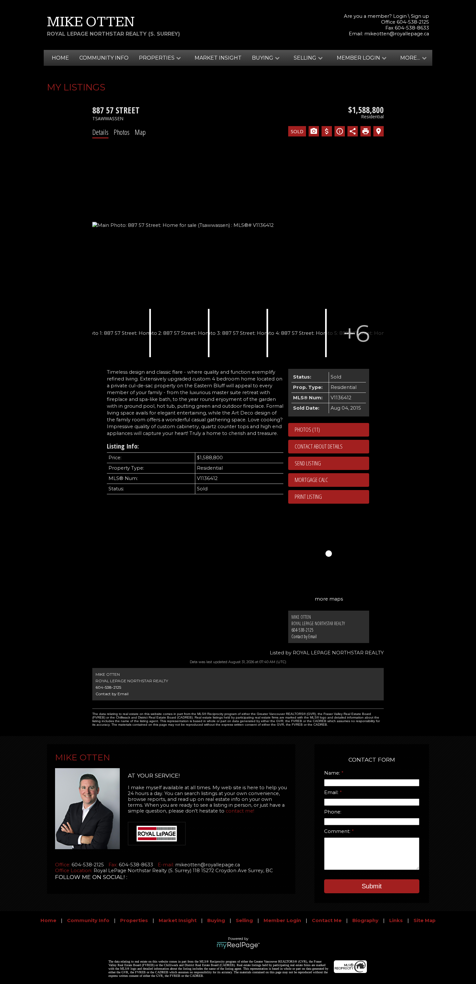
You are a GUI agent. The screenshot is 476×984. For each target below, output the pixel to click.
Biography (365, 920)
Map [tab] (140, 132)
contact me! (240, 811)
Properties (134, 920)
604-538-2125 (302, 630)
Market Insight (218, 58)
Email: (332, 792)
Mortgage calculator (332, 480)
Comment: (338, 831)
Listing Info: (123, 446)
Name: (332, 773)
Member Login (282, 920)
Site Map (425, 920)
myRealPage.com (238, 945)
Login (400, 16)
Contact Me (327, 920)
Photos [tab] (122, 132)
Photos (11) (307, 429)
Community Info (104, 58)
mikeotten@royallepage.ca (396, 34)
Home (60, 58)
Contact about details (319, 446)
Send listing (308, 463)
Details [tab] (100, 132)
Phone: (332, 812)
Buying (216, 920)
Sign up (420, 16)
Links (396, 920)
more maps (329, 599)
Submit (372, 886)
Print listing (308, 496)
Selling (244, 920)
